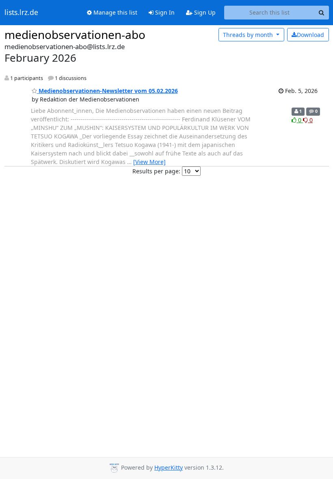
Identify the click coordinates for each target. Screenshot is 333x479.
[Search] (321, 12)
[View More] (149, 162)
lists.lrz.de (21, 12)
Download (310, 35)
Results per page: (156, 171)
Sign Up (204, 12)
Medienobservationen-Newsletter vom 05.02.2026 (107, 91)
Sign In (164, 12)
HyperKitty (168, 467)
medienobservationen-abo (74, 34)
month (249, 35)
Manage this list (114, 12)
